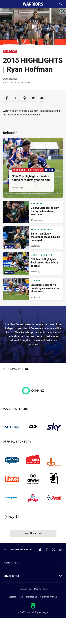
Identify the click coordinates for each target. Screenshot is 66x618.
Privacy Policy (41, 588)
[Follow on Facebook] (46, 549)
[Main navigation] (5, 4)
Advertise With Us (48, 596)
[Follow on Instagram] (60, 549)
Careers (12, 596)
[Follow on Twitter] (53, 549)
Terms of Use (24, 588)
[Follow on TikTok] (40, 549)
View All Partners (33, 533)
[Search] (61, 4)
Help (21, 596)
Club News (10, 51)
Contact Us (31, 596)
